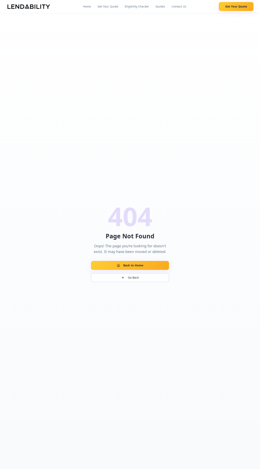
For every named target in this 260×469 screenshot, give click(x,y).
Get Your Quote (108, 6)
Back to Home (133, 265)
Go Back (133, 277)
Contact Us (179, 6)
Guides (160, 6)
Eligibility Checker (137, 6)
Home (87, 6)
